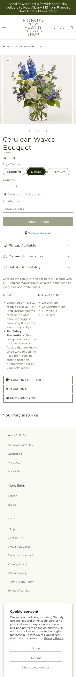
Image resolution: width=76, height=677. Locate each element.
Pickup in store (35, 194)
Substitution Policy (21, 582)
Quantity (9, 180)
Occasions (15, 454)
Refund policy (17, 573)
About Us (14, 471)
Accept (36, 648)
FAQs (11, 529)
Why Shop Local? (20, 546)
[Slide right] (46, 131)
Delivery (14, 194)
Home (6, 46)
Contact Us (15, 538)
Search (12, 496)
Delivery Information (22, 555)
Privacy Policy (54, 638)
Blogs (12, 504)
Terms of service (19, 590)
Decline (36, 658)
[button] (53, 27)
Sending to (16, 202)
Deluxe (36, 171)
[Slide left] (29, 131)
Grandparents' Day (20, 445)
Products (14, 462)
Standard (14, 171)
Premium (58, 171)
